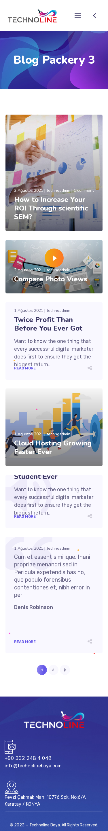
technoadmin (58, 190)
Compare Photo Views (50, 279)
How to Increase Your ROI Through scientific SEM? (51, 208)
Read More (25, 225)
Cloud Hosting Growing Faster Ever (53, 447)
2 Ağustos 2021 (28, 190)
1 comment (84, 190)
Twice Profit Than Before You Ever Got (48, 324)
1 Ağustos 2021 (28, 310)
